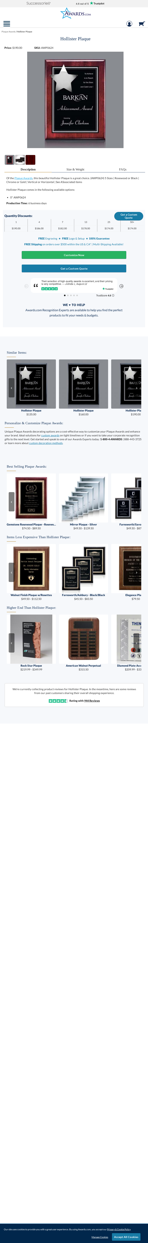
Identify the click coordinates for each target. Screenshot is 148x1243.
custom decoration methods (46, 443)
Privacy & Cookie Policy (118, 1229)
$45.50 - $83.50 (83, 596)
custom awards (50, 435)
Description (28, 169)
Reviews (92, 700)
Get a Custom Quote (128, 216)
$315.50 (83, 667)
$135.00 (31, 412)
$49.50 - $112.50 (31, 596)
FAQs (122, 169)
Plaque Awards (23, 178)
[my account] (129, 25)
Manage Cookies (100, 1237)
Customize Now (74, 255)
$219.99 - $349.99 (31, 667)
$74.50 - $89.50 (31, 526)
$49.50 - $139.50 (83, 526)
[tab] (28, 169)
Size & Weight (75, 169)
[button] (39, 3)
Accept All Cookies (126, 1237)
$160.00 (83, 412)
